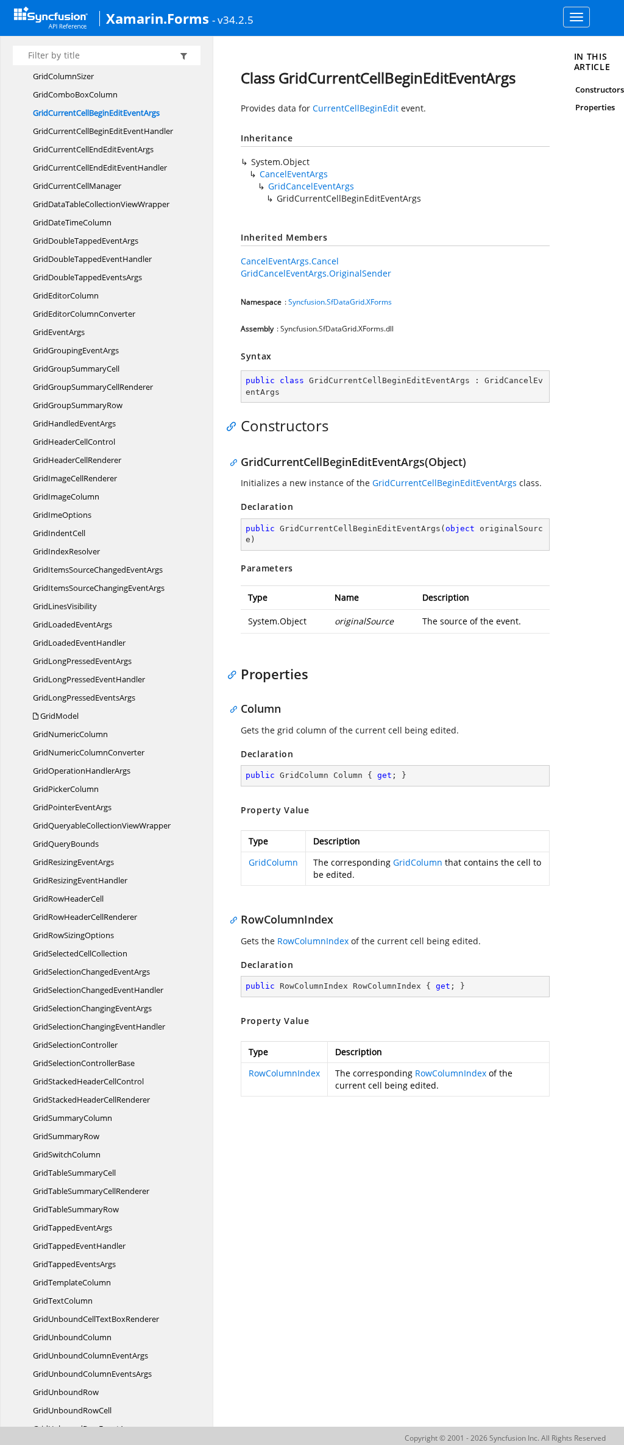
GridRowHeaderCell (68, 898)
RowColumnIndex (313, 941)
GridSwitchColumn (67, 1154)
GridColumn (273, 862)
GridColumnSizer (63, 76)
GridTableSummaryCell (74, 1172)
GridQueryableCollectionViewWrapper (102, 825)
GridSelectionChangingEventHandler (99, 1026)
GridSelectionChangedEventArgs (91, 971)
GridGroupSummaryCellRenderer (93, 386)
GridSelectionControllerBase (84, 1063)
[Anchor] (234, 426)
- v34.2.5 (233, 19)
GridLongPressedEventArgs (82, 660)
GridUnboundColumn (72, 1337)
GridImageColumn (66, 496)
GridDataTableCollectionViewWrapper (101, 204)
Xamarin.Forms (157, 18)
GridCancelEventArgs (311, 186)
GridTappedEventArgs (72, 1227)
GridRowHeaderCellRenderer (85, 916)
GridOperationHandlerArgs (81, 770)
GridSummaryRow (66, 1136)
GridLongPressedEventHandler (89, 679)
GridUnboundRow (66, 1392)
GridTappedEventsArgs (74, 1264)
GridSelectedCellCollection (80, 953)
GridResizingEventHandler (80, 880)
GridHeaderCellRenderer (77, 459)
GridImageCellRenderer (75, 478)
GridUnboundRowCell (72, 1410)
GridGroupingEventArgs (76, 350)
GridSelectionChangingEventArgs (92, 1008)
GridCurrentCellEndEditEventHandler (100, 167)
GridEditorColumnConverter (84, 313)
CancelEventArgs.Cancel (290, 261)
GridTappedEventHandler (79, 1245)
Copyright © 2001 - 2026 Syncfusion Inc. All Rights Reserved (505, 1438)
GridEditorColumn (66, 295)
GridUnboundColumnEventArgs (90, 1355)
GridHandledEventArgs (74, 423)
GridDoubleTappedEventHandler (92, 258)
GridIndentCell (59, 533)
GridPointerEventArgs (72, 807)
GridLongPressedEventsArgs (84, 697)
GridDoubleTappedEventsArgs (87, 277)
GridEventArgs (59, 332)
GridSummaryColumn (72, 1117)
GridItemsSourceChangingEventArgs (99, 587)
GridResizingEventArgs (73, 862)
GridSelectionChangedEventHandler (98, 989)
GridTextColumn (63, 1300)
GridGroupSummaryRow (77, 405)
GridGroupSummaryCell (76, 368)
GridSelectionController (75, 1044)
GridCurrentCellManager (77, 185)
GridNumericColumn (70, 734)
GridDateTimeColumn (72, 222)
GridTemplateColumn (72, 1282)
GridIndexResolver (66, 551)
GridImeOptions (62, 514)
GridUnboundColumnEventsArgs (92, 1373)
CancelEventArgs (294, 174)
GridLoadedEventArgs (72, 624)
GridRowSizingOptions (73, 935)
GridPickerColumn (66, 788)
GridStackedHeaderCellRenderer (91, 1099)
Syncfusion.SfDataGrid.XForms (340, 302)
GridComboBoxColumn (75, 94)
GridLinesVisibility (65, 606)
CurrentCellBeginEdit (356, 108)
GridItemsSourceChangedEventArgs (98, 569)
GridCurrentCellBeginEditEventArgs (96, 112)
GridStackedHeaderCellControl (88, 1081)
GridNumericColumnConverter (88, 752)
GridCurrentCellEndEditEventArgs (93, 149)
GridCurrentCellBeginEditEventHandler (103, 130)
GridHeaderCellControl (74, 441)
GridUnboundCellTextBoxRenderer (96, 1318)
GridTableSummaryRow (76, 1209)
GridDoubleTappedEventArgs (85, 240)
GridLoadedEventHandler (79, 642)
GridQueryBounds (66, 843)
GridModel (58, 715)
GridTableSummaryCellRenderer (91, 1190)
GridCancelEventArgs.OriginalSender (316, 273)
